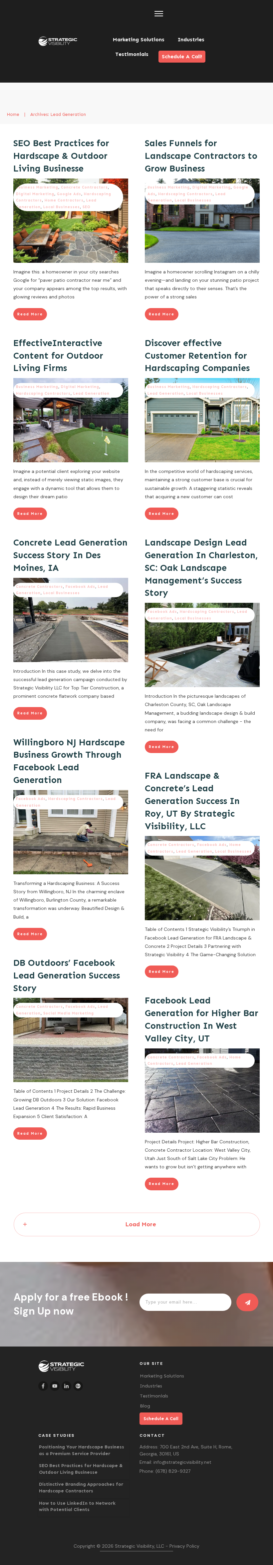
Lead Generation (91, 393)
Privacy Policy (184, 1546)
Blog (145, 1406)
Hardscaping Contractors (185, 194)
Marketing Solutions (162, 1376)
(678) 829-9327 (172, 1471)
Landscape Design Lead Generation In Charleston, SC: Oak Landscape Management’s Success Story (201, 567)
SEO (87, 207)
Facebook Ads (80, 587)
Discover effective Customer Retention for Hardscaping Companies (197, 356)
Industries (151, 1386)
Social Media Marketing (68, 1013)
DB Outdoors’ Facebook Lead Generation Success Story (66, 975)
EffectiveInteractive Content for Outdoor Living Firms (58, 356)
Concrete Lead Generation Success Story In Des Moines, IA (70, 555)
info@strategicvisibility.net (182, 1462)
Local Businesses (61, 207)
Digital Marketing (35, 194)
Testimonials (154, 1396)
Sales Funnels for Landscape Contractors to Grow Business (201, 156)
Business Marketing (37, 187)
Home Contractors (64, 200)
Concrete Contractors (84, 187)
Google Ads (69, 194)
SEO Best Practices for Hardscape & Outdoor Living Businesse (61, 156)
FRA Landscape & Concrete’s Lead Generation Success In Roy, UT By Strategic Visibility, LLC (192, 800)
